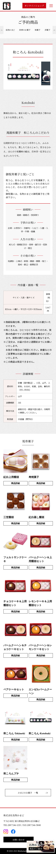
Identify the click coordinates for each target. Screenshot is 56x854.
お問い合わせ (18, 839)
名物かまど (10, 30)
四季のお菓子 (24, 30)
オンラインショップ (34, 5)
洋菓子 (47, 30)
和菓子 (37, 30)
